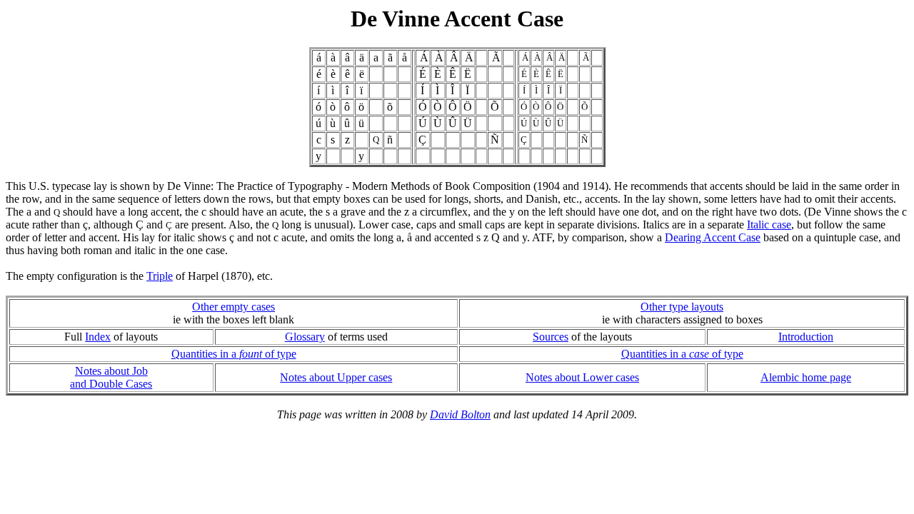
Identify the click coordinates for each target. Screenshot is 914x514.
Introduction (805, 337)
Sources (550, 337)
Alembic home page (805, 377)
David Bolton (460, 414)
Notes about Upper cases (336, 377)
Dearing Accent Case (712, 237)
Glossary (305, 337)
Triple (159, 276)
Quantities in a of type (233, 354)
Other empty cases (233, 307)
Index (98, 337)
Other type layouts (682, 307)
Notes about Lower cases (582, 377)
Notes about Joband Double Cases (111, 377)
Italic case (769, 224)
